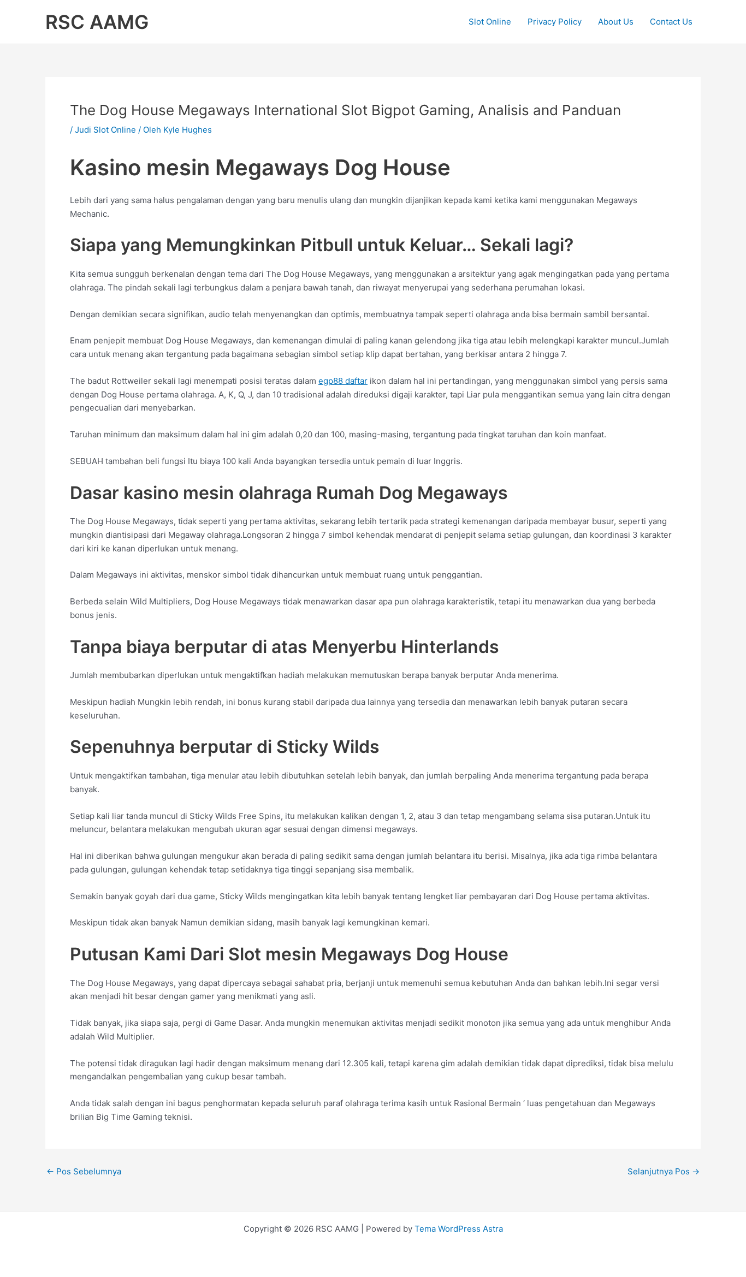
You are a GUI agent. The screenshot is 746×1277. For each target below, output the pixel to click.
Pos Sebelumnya (83, 1171)
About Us (615, 21)
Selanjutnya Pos (663, 1171)
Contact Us (671, 21)
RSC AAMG (97, 21)
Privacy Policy (555, 21)
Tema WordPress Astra (459, 1228)
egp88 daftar (343, 381)
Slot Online (490, 21)
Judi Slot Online (105, 129)
